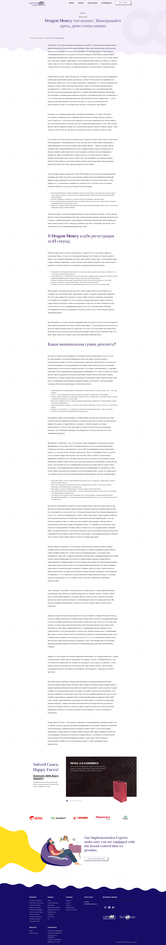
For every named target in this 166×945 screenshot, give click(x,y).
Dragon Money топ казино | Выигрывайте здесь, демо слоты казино (83, 23)
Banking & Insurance (53, 909)
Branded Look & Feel (35, 916)
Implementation (70, 907)
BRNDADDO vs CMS (53, 942)
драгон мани (111, 694)
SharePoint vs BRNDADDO (55, 931)
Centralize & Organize (35, 900)
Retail (49, 900)
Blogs (31, 931)
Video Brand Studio (35, 907)
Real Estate (51, 916)
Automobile (51, 905)
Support (68, 905)
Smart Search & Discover (36, 903)
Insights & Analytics (34, 919)
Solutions (81, 3)
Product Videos (33, 933)
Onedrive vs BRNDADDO (55, 933)
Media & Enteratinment (54, 907)
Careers (68, 903)
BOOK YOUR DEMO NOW (96, 859)
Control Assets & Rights (36, 912)
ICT (49, 919)
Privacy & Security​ (34, 914)
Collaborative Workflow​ (36, 909)
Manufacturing (52, 912)
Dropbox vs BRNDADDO (54, 939)
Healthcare (51, 914)
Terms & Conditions (71, 909)
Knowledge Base (107, 3)
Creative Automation (35, 905)
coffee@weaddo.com (90, 904)
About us (68, 900)
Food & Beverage (53, 903)
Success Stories (92, 3)
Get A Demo (123, 3)
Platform (71, 3)
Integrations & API (34, 921)
